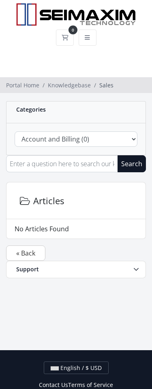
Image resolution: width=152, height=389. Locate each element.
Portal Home (22, 85)
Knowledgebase (69, 85)
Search (131, 163)
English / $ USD (80, 368)
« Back (25, 253)
